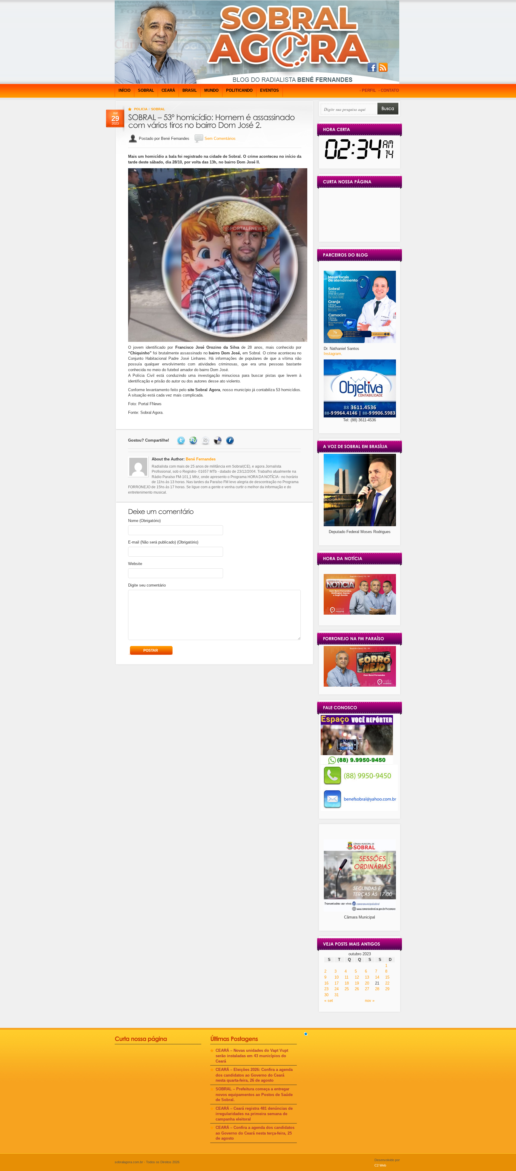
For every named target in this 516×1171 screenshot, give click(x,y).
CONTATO (390, 90)
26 (357, 989)
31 (336, 995)
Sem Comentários (220, 138)
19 (357, 983)
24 (336, 989)
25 (347, 989)
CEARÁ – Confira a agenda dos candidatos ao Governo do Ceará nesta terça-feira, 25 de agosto (255, 1133)
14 (377, 977)
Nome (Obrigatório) (144, 520)
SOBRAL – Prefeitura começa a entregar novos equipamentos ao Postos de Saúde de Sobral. (254, 1094)
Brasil (189, 90)
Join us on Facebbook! (372, 67)
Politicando (239, 90)
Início (124, 90)
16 (326, 983)
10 (336, 977)
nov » (369, 1000)
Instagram (332, 353)
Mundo (211, 90)
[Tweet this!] (181, 440)
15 (387, 977)
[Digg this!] (206, 440)
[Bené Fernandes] (360, 613)
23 (326, 989)
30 (326, 995)
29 (387, 989)
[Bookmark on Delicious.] (218, 440)
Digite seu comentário (147, 585)
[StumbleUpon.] (193, 440)
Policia (141, 109)
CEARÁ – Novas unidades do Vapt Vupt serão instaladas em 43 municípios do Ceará (252, 1055)
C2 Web (380, 1165)
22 (387, 983)
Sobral (146, 90)
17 (336, 983)
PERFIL (369, 90)
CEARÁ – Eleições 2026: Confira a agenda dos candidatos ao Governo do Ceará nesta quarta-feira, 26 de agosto (254, 1075)
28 (377, 989)
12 (357, 977)
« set (328, 1000)
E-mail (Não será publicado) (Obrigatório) (163, 542)
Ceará (168, 90)
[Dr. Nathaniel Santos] (360, 341)
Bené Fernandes (201, 459)
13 (367, 977)
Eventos (269, 90)
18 (347, 983)
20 (367, 983)
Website (135, 563)
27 (367, 989)
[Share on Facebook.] (230, 440)
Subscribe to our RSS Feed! (383, 67)
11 (346, 977)
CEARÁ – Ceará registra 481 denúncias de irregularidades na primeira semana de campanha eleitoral (254, 1113)
